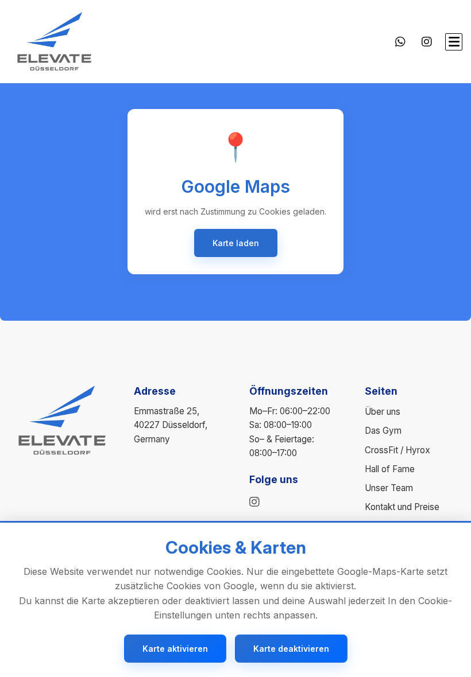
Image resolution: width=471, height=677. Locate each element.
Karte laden (236, 243)
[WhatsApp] (400, 42)
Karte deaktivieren (291, 648)
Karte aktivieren (175, 648)
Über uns (382, 411)
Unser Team (389, 488)
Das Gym (383, 430)
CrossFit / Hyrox (397, 450)
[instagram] (254, 502)
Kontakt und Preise (402, 506)
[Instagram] (427, 42)
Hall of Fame (390, 469)
